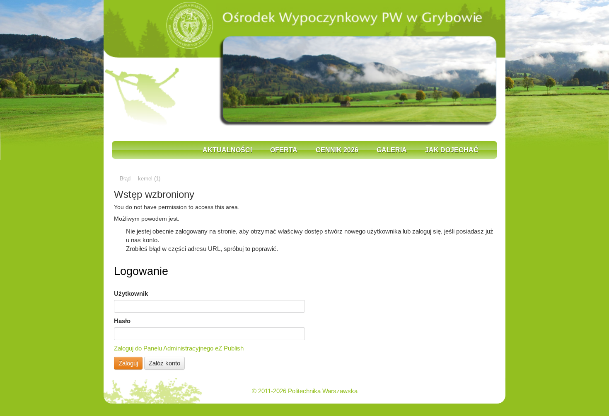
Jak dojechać (452, 149)
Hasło (122, 320)
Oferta (283, 149)
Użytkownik (131, 293)
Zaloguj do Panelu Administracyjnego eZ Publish (179, 348)
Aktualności (227, 149)
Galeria (392, 149)
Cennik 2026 (337, 149)
